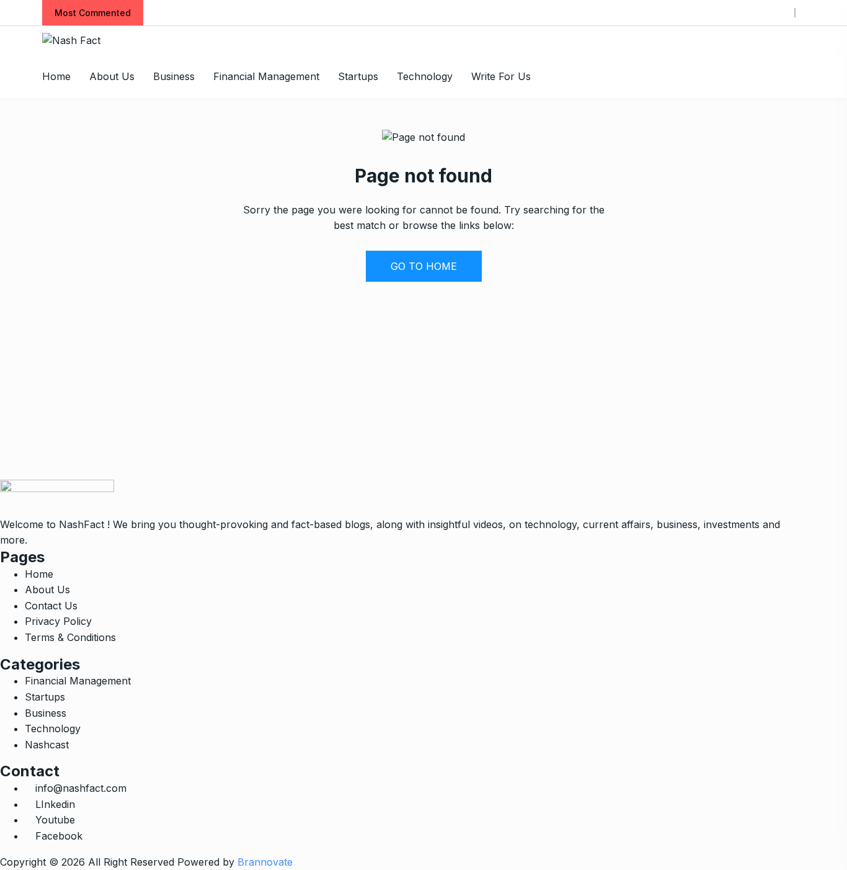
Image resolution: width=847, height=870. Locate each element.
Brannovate (265, 862)
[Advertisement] (372, 393)
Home (56, 76)
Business (174, 76)
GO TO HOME (424, 266)
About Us (112, 76)
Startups (358, 76)
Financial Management (266, 76)
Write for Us (501, 76)
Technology (425, 76)
